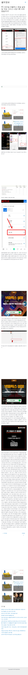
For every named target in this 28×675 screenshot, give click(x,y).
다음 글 (23, 533)
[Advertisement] (14, 71)
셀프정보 (5, 2)
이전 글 (5, 533)
